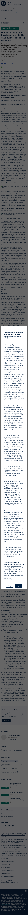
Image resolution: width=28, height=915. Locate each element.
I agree (19, 586)
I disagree (10, 586)
